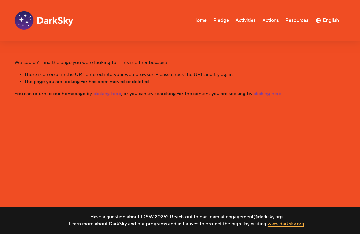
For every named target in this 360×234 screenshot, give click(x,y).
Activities (245, 20)
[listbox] (331, 20)
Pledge (221, 20)
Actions (270, 20)
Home (200, 20)
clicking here (107, 94)
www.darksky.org (286, 224)
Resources (296, 20)
